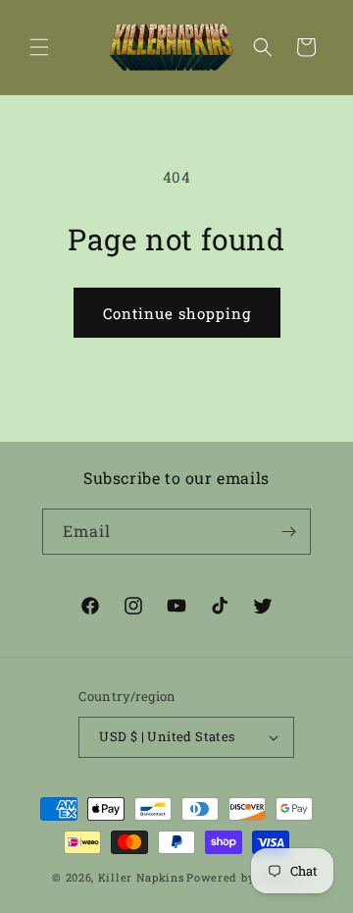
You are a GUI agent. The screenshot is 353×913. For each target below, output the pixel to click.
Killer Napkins (141, 877)
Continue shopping (177, 313)
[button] (39, 47)
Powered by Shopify (243, 877)
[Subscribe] (288, 532)
